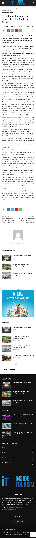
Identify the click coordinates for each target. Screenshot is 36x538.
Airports (4, 278)
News (11, 12)
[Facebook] (8, 30)
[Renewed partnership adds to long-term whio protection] (6, 426)
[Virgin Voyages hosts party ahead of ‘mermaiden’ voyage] (6, 417)
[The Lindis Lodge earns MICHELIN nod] (6, 358)
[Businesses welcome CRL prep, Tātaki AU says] (6, 258)
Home (3, 9)
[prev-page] (3, 282)
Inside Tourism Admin (10, 26)
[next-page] (5, 282)
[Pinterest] (16, 30)
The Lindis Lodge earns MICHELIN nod (23, 355)
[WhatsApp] (20, 30)
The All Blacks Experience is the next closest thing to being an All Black (26, 220)
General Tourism (10, 9)
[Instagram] (18, 521)
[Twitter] (12, 30)
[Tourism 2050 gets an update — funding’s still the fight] (6, 267)
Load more (17, 364)
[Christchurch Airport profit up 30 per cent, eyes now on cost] (6, 275)
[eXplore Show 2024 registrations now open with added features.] (6, 435)
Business (4, 260)
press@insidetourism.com (9, 509)
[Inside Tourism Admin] (3, 26)
